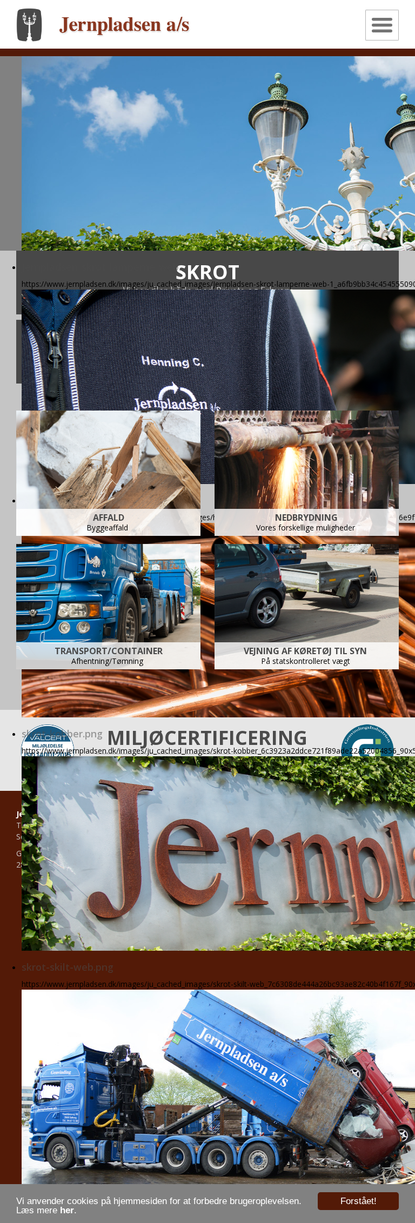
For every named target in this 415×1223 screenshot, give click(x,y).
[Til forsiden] (103, 24)
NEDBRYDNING (306, 517)
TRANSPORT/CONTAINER (109, 651)
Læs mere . (46, 1210)
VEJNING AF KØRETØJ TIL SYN (306, 651)
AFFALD (108, 517)
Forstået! (358, 1201)
